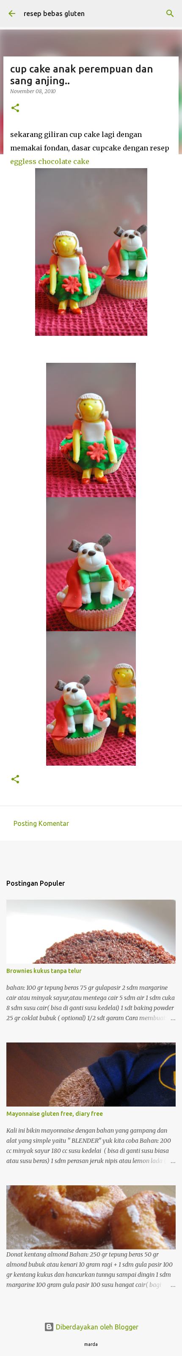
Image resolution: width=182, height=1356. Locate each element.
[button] (15, 108)
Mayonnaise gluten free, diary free (54, 1113)
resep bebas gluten (54, 13)
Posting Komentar (41, 823)
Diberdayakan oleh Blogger (96, 1327)
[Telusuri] (170, 13)
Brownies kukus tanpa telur (44, 970)
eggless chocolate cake (49, 161)
